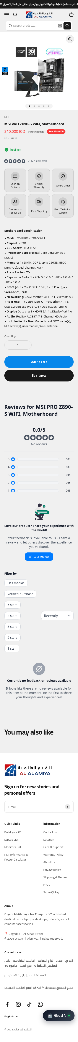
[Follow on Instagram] (18, 1004)
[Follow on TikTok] (29, 1004)
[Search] (67, 25)
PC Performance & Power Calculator (16, 857)
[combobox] (31, 25)
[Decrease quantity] (10, 345)
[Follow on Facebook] (7, 1004)
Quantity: (10, 336)
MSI (6, 117)
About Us (49, 862)
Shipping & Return (55, 877)
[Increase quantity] (26, 345)
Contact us (50, 832)
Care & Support (53, 847)
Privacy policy (52, 869)
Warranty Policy (53, 854)
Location (48, 839)
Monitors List (12, 847)
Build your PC (12, 832)
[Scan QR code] (60, 26)
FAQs (46, 884)
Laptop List (11, 839)
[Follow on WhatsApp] (40, 1004)
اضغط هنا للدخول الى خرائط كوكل (25, 975)
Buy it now (39, 375)
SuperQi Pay (51, 892)
